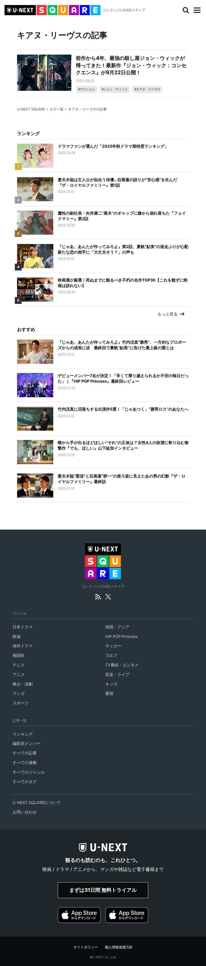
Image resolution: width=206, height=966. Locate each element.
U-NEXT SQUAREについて (37, 802)
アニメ (19, 674)
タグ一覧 (56, 109)
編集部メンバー (27, 743)
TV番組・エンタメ (122, 665)
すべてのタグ (25, 781)
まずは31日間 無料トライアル (103, 890)
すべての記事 (25, 753)
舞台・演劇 (23, 684)
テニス (19, 665)
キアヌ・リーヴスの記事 (87, 109)
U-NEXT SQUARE (31, 109)
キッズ (111, 684)
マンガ (19, 693)
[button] (196, 10)
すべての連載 (25, 762)
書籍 (109, 693)
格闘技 (19, 655)
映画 (17, 636)
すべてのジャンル (29, 772)
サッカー (113, 645)
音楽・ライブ (117, 674)
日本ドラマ (23, 627)
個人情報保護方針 (119, 947)
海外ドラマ (23, 645)
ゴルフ (111, 655)
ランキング (23, 734)
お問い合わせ (25, 812)
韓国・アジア (117, 627)
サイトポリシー (85, 947)
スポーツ (21, 703)
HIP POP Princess (121, 636)
